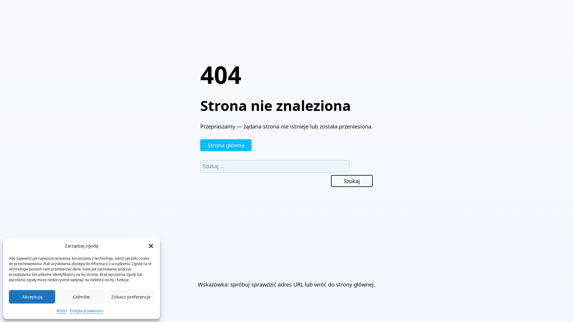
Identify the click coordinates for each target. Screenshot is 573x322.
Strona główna (226, 145)
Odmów (81, 297)
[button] (151, 246)
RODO (62, 310)
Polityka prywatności (87, 310)
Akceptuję (32, 297)
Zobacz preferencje (130, 297)
